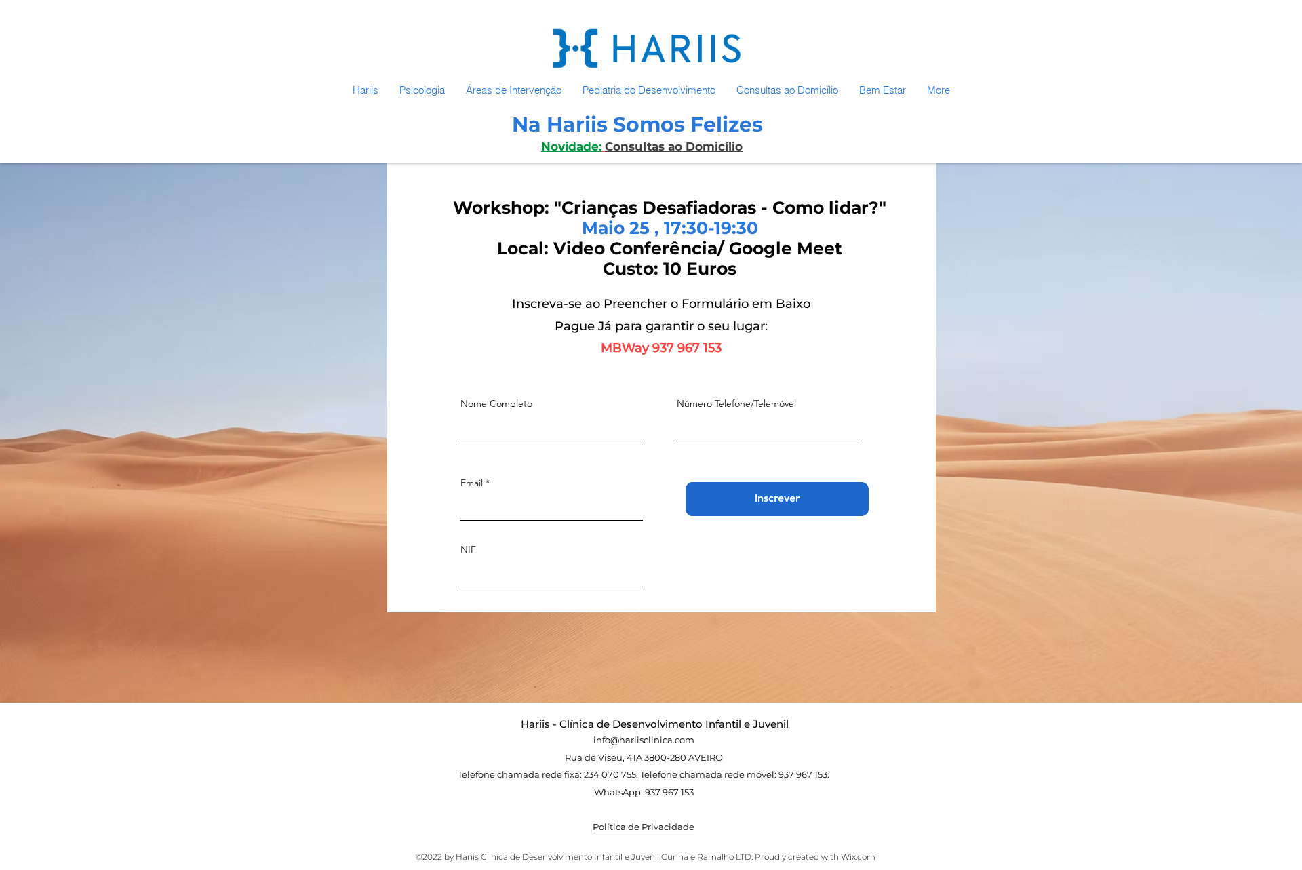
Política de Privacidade (643, 826)
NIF (468, 549)
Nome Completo (496, 403)
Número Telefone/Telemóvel (736, 403)
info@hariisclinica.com (643, 739)
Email (471, 483)
